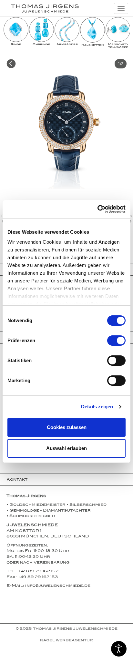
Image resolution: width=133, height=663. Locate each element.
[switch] (116, 340)
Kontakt (16, 480)
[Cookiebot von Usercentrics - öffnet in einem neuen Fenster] (97, 209)
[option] (16, 31)
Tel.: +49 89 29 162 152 (32, 572)
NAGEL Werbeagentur (66, 641)
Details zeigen (97, 406)
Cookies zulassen (67, 427)
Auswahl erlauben (66, 448)
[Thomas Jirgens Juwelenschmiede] (40, 8)
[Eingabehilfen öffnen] (119, 649)
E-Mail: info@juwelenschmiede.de (48, 586)
